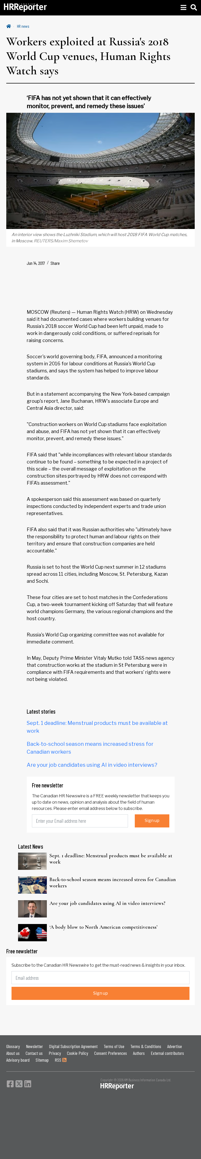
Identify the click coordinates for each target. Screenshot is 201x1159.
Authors (139, 1053)
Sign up (152, 820)
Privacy (55, 1053)
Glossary (13, 1046)
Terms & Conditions (145, 1046)
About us (13, 1053)
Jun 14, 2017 (36, 263)
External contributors (167, 1053)
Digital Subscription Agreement (73, 1046)
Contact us (34, 1053)
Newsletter (34, 1046)
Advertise (174, 1046)
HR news (23, 26)
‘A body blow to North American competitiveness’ (103, 927)
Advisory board (18, 1060)
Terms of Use (114, 1046)
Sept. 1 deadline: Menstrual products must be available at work (110, 859)
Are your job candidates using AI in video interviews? (92, 765)
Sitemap (42, 1060)
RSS (58, 1060)
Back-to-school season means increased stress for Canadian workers (112, 882)
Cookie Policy (77, 1053)
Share (55, 263)
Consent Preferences (110, 1053)
